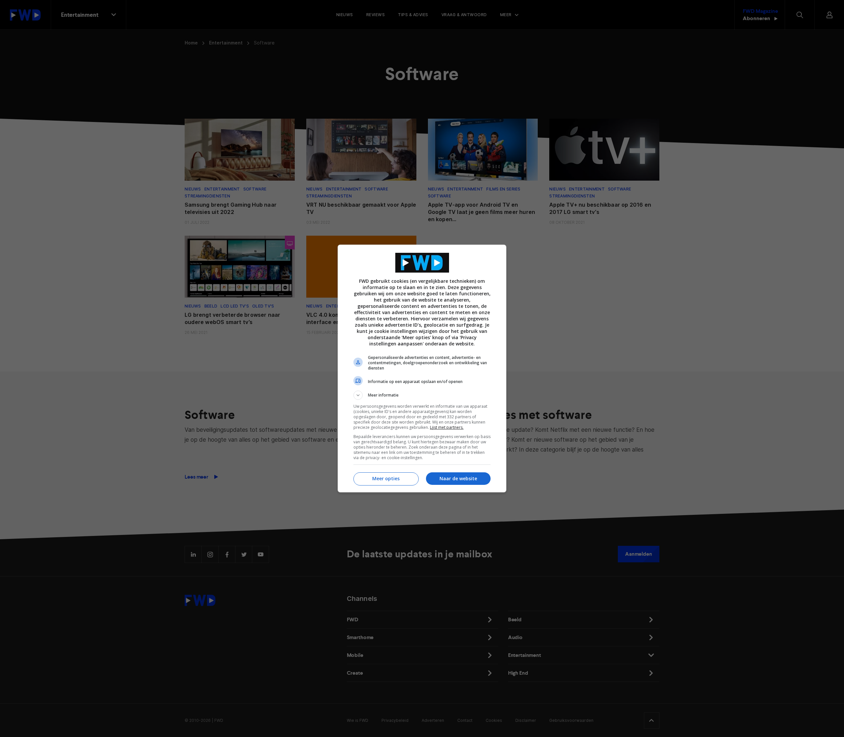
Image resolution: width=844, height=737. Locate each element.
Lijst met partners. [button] (447, 427)
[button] (422, 395)
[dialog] (422, 368)
